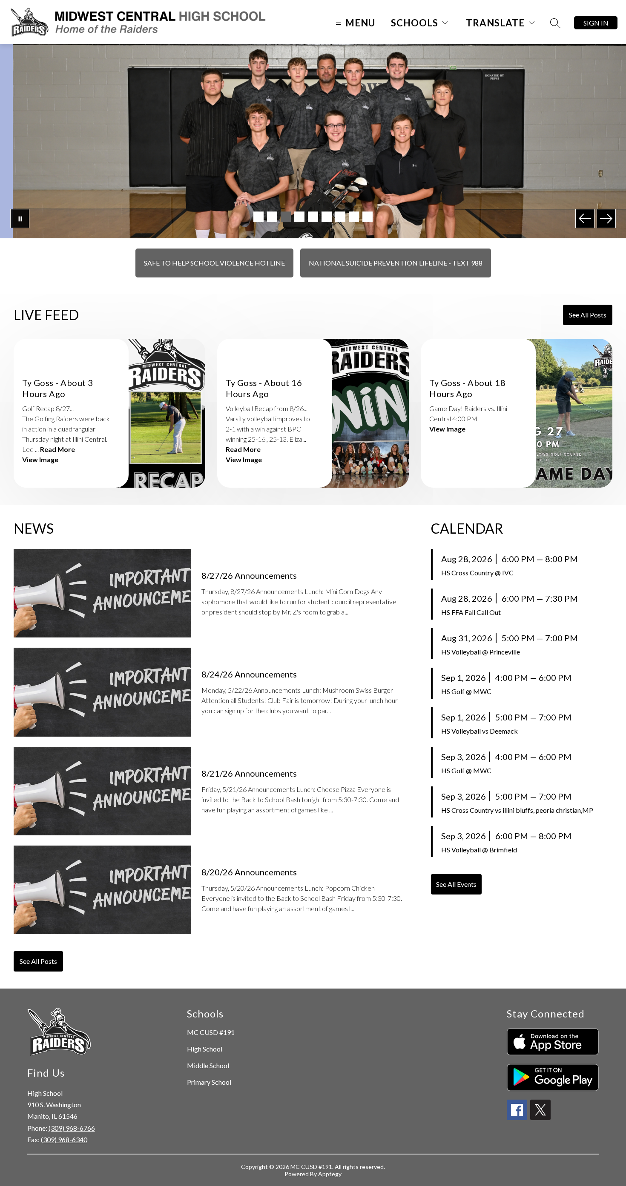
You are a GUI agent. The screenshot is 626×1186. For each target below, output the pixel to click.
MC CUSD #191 (211, 1032)
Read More (57, 449)
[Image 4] (299, 216)
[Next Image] (606, 218)
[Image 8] (354, 216)
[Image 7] (340, 216)
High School (204, 1049)
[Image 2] (272, 216)
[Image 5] (313, 216)
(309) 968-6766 (72, 1128)
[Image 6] (327, 216)
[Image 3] (286, 216)
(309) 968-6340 (64, 1139)
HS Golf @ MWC (466, 691)
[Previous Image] (584, 218)
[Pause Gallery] (19, 218)
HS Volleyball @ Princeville (480, 652)
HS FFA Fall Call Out (471, 612)
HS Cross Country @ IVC (477, 573)
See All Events (456, 884)
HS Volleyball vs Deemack (479, 731)
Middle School (208, 1065)
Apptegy (330, 1173)
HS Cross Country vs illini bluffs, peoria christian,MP (517, 810)
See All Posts (587, 315)
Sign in (596, 23)
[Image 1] (258, 216)
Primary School (209, 1082)
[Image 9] (367, 216)
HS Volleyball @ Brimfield (479, 850)
